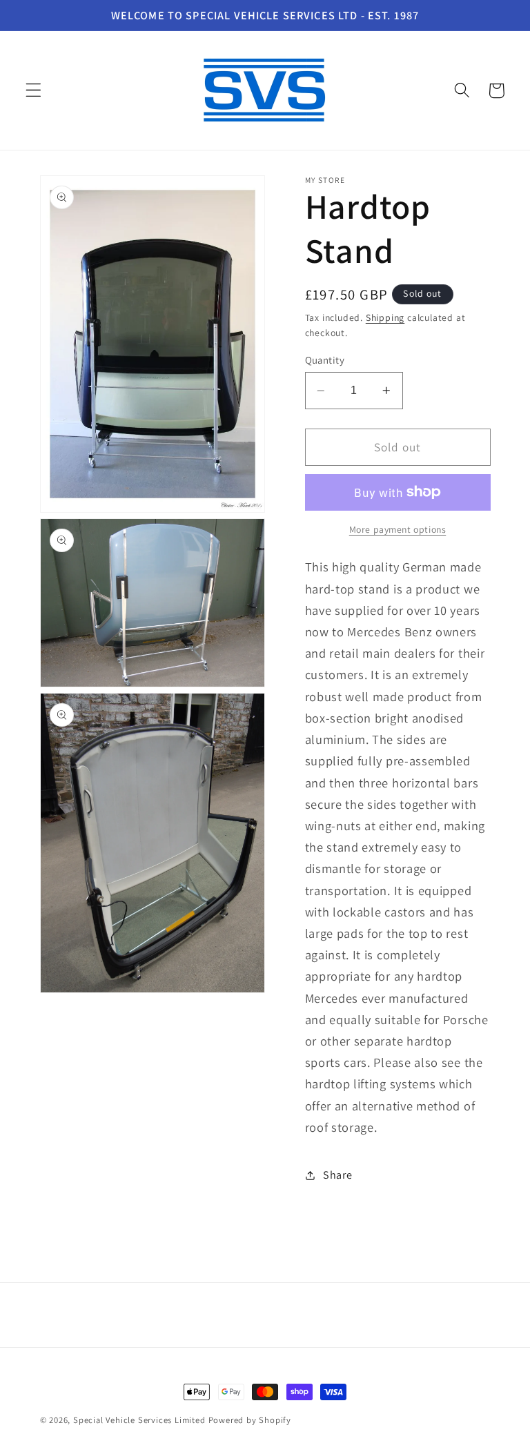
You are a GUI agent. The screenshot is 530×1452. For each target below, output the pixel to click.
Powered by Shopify (250, 1420)
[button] (33, 90)
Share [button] (337, 1175)
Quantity (325, 359)
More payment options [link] (397, 529)
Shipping (385, 317)
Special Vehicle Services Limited (139, 1420)
